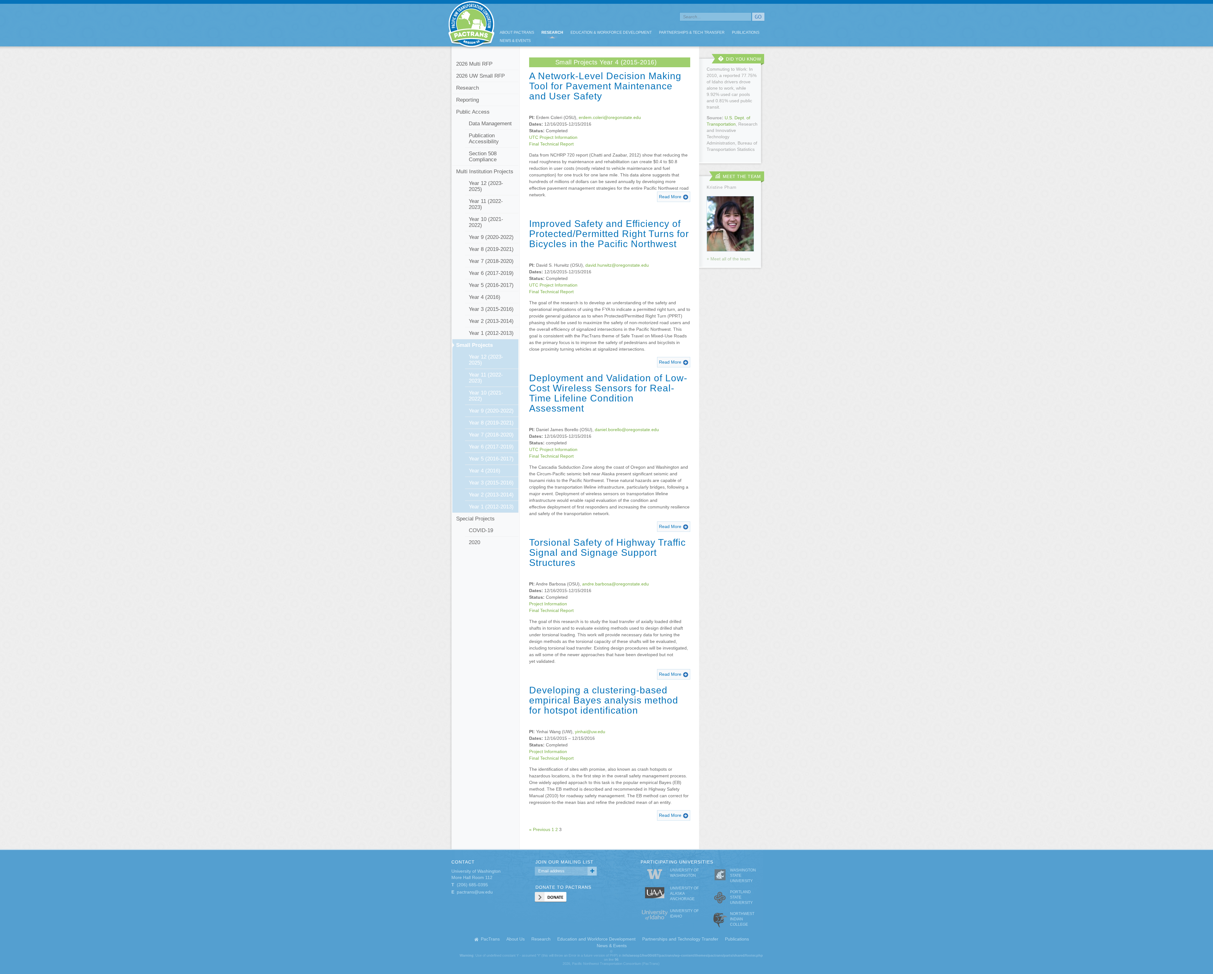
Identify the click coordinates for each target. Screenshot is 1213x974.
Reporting (467, 100)
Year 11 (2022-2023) (486, 204)
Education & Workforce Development (611, 32)
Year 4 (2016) (484, 297)
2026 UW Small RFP (480, 76)
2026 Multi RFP (474, 64)
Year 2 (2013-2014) (491, 321)
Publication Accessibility (484, 139)
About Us (515, 938)
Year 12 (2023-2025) (486, 186)
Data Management (490, 124)
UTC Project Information (553, 137)
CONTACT (463, 861)
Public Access (473, 112)
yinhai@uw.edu (590, 731)
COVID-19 (481, 530)
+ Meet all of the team (728, 258)
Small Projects (474, 345)
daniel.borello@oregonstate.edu (627, 429)
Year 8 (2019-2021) (491, 249)
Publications (745, 32)
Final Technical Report (551, 143)
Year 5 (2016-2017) (491, 285)
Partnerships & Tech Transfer (692, 32)
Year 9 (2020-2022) (491, 237)
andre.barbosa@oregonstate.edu (615, 583)
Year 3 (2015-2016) (491, 309)
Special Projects (475, 519)
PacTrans (490, 938)
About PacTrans (517, 32)
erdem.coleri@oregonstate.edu (610, 117)
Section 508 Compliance (483, 157)
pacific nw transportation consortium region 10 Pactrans (471, 25)
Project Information (548, 603)
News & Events (515, 41)
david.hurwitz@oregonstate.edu (617, 265)
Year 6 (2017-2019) (491, 273)
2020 (474, 542)
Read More (670, 196)
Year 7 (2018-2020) (491, 261)
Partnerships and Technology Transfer (680, 938)
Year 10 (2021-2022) (486, 222)
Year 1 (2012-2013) (491, 333)
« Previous (539, 829)
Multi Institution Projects (484, 172)
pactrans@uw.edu (475, 891)
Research (552, 32)
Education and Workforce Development (596, 938)
